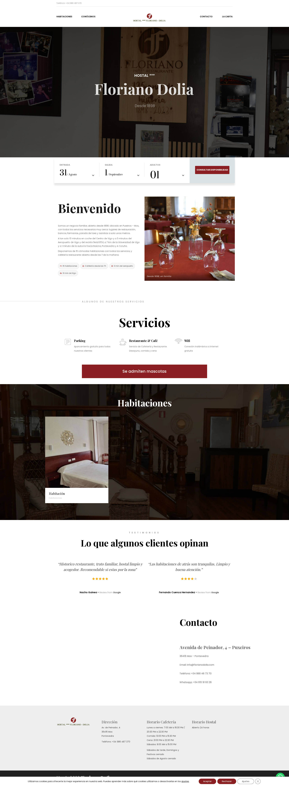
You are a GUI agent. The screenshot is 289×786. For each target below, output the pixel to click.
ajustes (185, 781)
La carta (227, 16)
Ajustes (245, 781)
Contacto (206, 16)
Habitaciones (64, 16)
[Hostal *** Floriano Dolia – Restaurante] (144, 16)
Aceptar (207, 781)
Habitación (57, 493)
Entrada (65, 164)
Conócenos (88, 16)
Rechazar (227, 781)
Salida (108, 164)
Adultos (155, 164)
